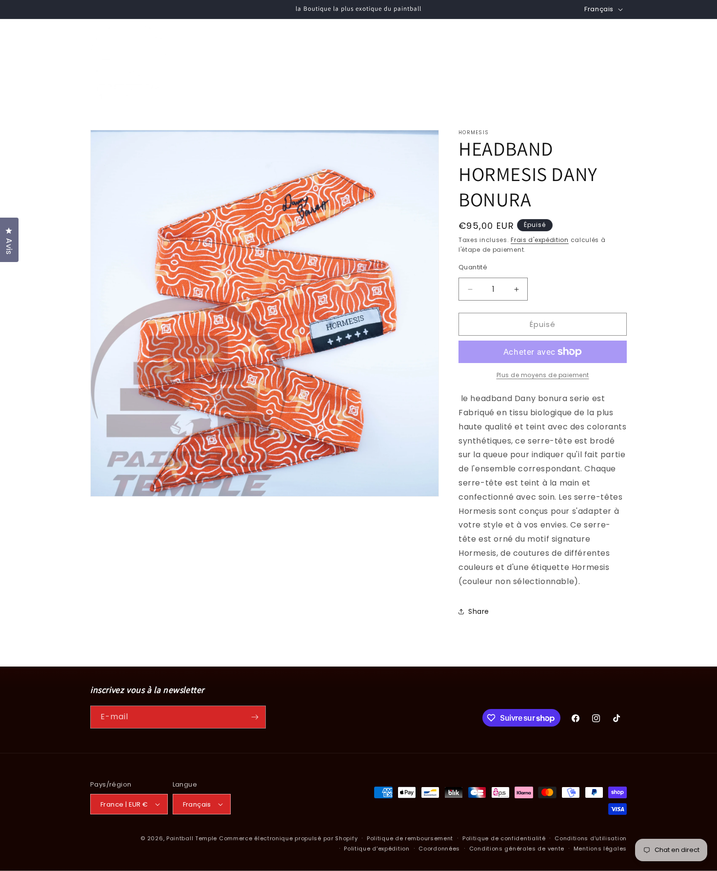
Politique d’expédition (376, 848)
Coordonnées (439, 848)
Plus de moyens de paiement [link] (543, 375)
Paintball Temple (191, 838)
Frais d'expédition (540, 240)
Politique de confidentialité (504, 838)
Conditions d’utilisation (591, 838)
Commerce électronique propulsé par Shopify (288, 838)
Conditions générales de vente (516, 848)
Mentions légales (600, 848)
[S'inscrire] (254, 717)
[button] (303, 62)
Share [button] (478, 611)
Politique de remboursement (410, 838)
